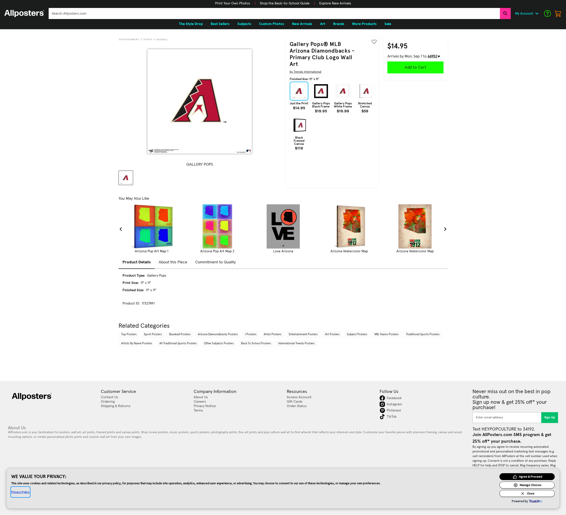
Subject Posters (357, 334)
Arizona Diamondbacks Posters (218, 334)
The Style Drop (191, 24)
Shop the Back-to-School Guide (285, 3)
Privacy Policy (20, 492)
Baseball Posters (180, 334)
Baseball (162, 39)
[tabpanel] (283, 293)
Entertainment (129, 39)
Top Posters (129, 334)
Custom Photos (271, 24)
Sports (147, 39)
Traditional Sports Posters (423, 334)
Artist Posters (272, 334)
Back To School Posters (256, 343)
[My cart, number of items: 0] (558, 13)
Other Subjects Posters (219, 343)
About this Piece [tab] (173, 262)
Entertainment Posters (303, 334)
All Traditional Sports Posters (178, 343)
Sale (387, 24)
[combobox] (274, 13)
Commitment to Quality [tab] (215, 262)
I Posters (250, 334)
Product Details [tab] (136, 262)
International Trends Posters (296, 343)
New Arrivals (302, 24)
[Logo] (24, 13)
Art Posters (332, 334)
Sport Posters (153, 334)
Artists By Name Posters (136, 343)
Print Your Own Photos (232, 3)
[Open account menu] (536, 13)
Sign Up (549, 417)
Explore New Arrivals (335, 3)
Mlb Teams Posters (387, 334)
